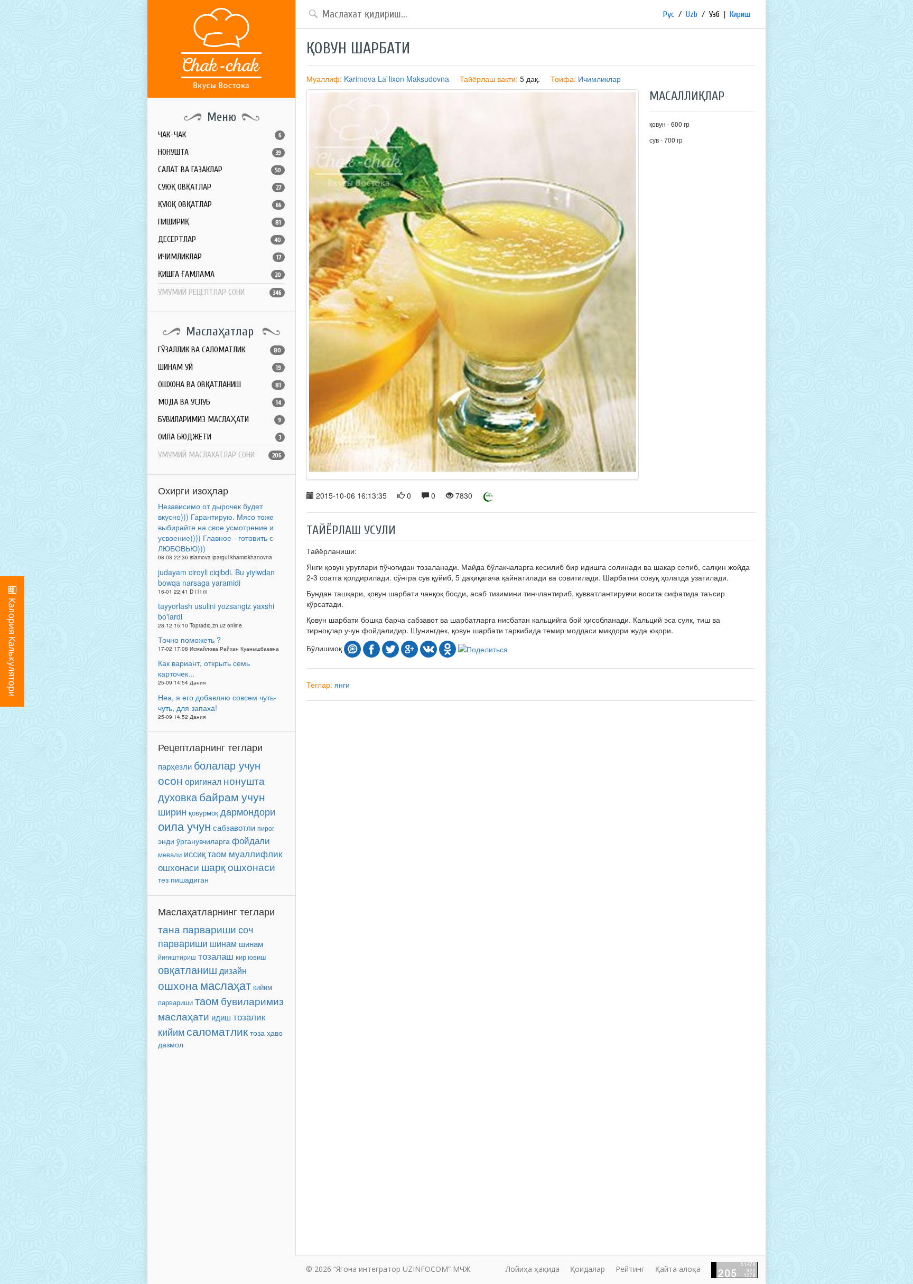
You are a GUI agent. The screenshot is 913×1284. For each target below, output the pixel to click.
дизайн (233, 970)
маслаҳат (225, 985)
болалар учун (227, 765)
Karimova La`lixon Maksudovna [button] (396, 78)
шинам (223, 943)
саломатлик (217, 1031)
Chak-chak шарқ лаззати (221, 49)
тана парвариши (197, 929)
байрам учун (232, 796)
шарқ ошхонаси (238, 867)
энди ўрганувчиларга (194, 841)
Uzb (691, 14)
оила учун (184, 826)
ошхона (178, 985)
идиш (221, 1017)
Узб (714, 14)
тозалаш (216, 955)
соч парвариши (205, 936)
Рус (668, 14)
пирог (265, 827)
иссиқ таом (205, 854)
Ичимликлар (599, 78)
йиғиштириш (177, 956)
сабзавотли (234, 827)
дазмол (170, 1044)
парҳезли (175, 766)
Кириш (740, 14)
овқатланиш (187, 969)
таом (207, 1000)
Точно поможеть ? (189, 639)
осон (170, 780)
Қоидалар (587, 1269)
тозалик (249, 1016)
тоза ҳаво (266, 1032)
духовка (177, 797)
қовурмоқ (203, 813)
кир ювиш (251, 957)
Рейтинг (630, 1269)
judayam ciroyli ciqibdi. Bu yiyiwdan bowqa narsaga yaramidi (216, 577)
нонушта (244, 780)
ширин (172, 811)
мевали (170, 854)
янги (342, 684)
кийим (171, 1031)
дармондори (247, 811)
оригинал (203, 781)
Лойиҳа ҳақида (533, 1269)
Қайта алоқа (678, 1269)
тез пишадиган (183, 880)
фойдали (251, 840)
